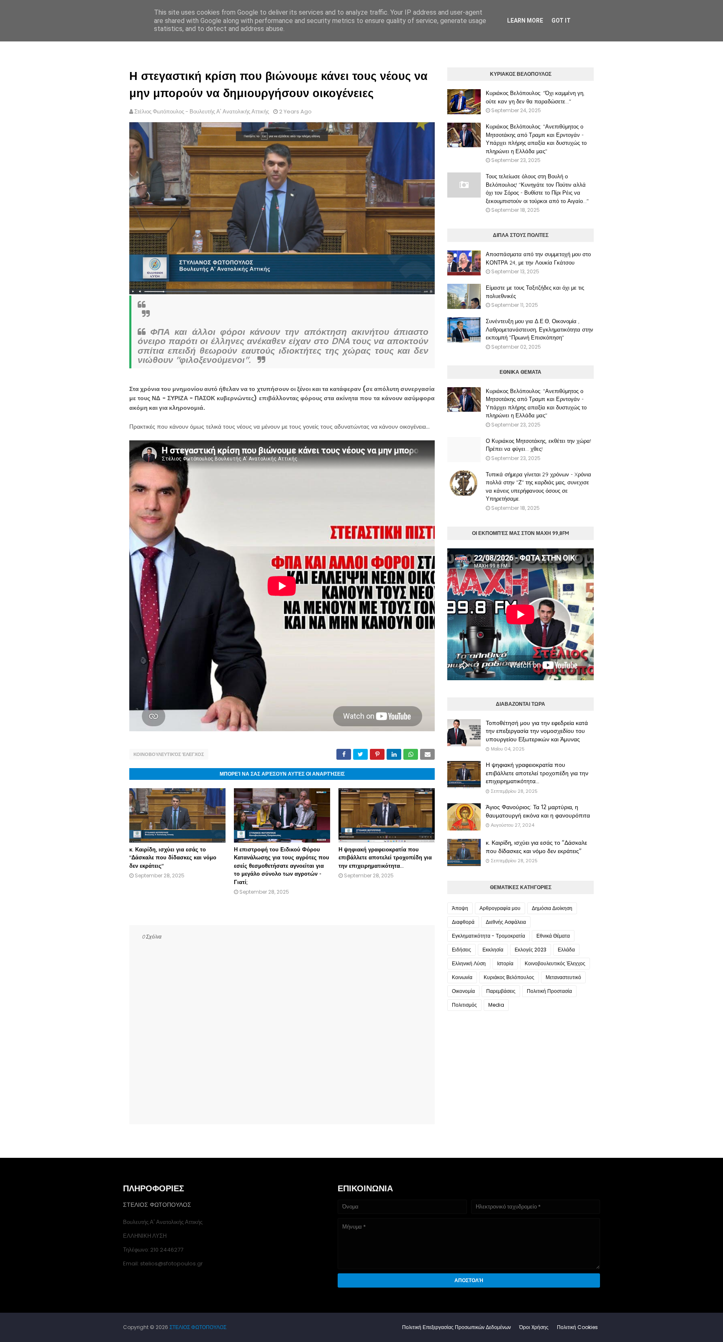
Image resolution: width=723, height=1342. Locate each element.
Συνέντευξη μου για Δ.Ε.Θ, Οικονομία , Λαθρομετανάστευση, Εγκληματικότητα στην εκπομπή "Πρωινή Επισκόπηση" (539, 329)
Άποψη (460, 908)
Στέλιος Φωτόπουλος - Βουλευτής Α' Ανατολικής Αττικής (201, 112)
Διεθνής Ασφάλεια (506, 922)
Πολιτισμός (464, 1004)
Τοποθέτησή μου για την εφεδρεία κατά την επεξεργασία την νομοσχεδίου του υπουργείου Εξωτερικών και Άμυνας (537, 731)
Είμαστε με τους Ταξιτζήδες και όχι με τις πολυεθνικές (535, 291)
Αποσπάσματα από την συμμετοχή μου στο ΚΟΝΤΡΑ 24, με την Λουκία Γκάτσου (538, 258)
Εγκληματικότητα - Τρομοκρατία (488, 935)
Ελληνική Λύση (469, 963)
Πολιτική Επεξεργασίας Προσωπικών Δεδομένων (456, 1327)
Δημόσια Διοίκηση (552, 908)
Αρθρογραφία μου (499, 908)
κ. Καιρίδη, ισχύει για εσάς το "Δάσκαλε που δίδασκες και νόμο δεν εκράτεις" (172, 857)
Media (496, 1004)
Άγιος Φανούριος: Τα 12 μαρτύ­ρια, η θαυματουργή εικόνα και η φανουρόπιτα (538, 811)
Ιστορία (505, 963)
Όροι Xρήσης (534, 1327)
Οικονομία (463, 991)
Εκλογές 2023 (530, 949)
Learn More (525, 20)
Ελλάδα (566, 949)
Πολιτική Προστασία (549, 991)
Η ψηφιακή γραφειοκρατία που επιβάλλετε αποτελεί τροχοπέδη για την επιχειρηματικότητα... (385, 857)
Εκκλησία (492, 949)
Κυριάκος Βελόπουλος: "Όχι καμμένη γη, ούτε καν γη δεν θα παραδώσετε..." (535, 97)
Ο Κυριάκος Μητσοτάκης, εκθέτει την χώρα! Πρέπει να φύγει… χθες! (538, 444)
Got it (561, 20)
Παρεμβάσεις (500, 991)
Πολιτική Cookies (577, 1327)
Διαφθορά (463, 922)
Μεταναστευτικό (563, 977)
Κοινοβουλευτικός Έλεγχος (168, 754)
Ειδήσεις (461, 949)
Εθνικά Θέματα (553, 935)
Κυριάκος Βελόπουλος (509, 977)
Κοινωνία (462, 977)
